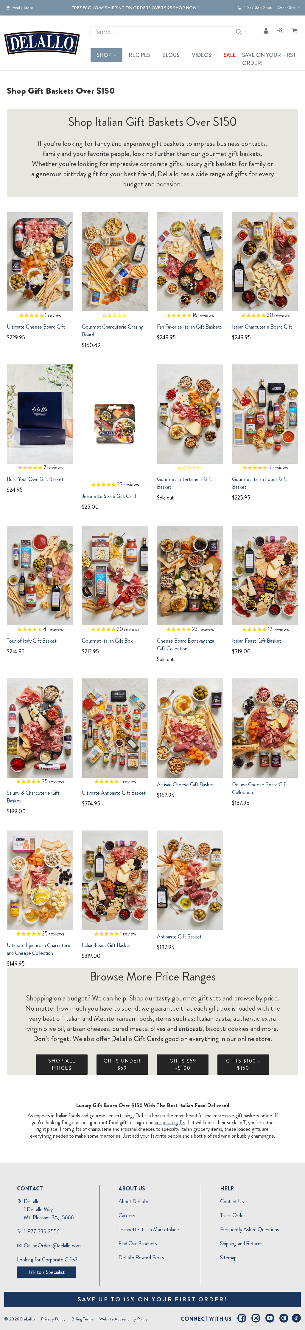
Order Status (288, 7)
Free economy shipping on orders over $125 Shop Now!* (135, 8)
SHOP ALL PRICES (61, 1064)
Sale (230, 55)
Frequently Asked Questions (249, 1229)
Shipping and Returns (241, 1243)
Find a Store (22, 7)
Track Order (232, 1215)
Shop (104, 55)
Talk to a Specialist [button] (46, 1272)
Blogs (170, 55)
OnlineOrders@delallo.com (52, 1245)
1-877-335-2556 (258, 7)
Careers (127, 1215)
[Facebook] (241, 1318)
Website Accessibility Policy (123, 1319)
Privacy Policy (53, 1319)
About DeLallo (133, 1201)
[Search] (239, 32)
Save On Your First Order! (269, 59)
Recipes (139, 55)
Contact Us (232, 1201)
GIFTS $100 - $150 (243, 1064)
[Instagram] (255, 1318)
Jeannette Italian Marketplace (149, 1229)
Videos (201, 55)
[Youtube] (269, 1318)
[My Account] (266, 30)
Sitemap (228, 1257)
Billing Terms (82, 1319)
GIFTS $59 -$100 (182, 1064)
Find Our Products (138, 1243)
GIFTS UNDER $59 (122, 1064)
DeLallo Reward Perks (141, 1257)
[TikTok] (296, 1318)
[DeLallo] (42, 43)
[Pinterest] (283, 1318)
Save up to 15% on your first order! (153, 1299)
